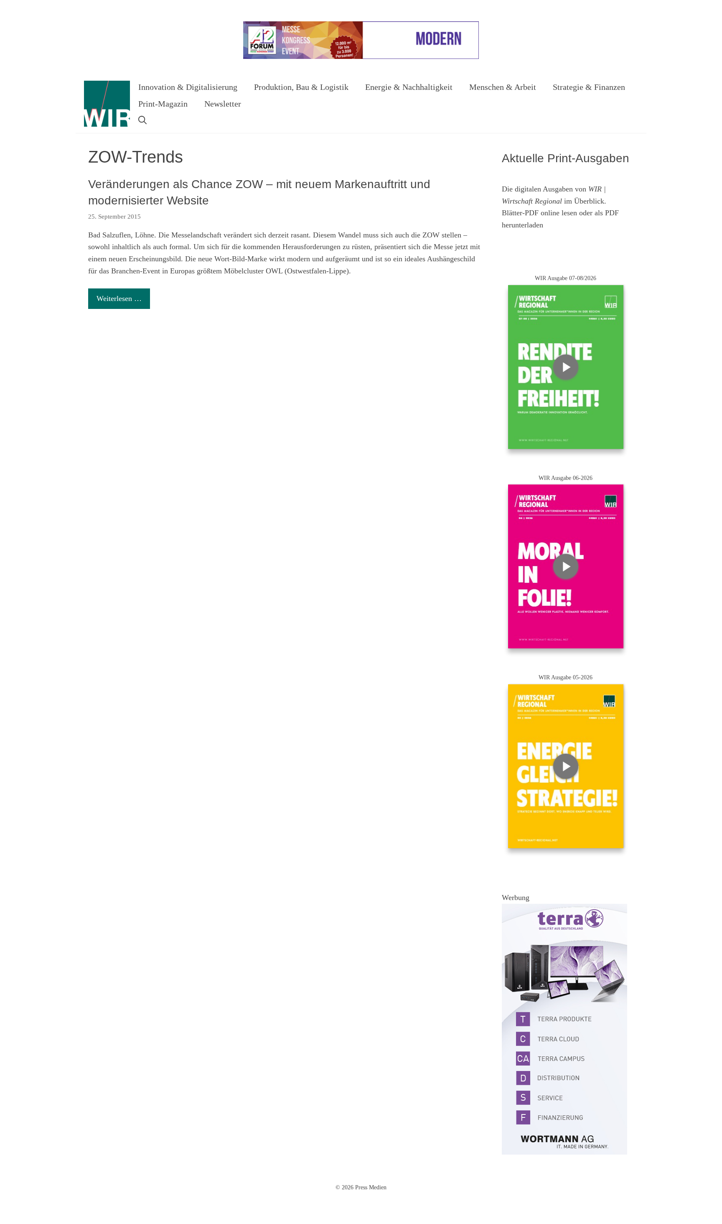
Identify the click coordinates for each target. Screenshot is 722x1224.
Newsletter (222, 103)
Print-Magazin (163, 103)
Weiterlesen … (119, 298)
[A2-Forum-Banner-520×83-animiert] (361, 57)
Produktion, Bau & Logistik (301, 87)
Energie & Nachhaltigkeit (409, 87)
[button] (142, 120)
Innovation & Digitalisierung (187, 87)
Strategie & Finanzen (589, 87)
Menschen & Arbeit (502, 87)
